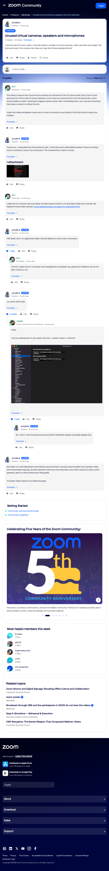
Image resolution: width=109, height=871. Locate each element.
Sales (7, 820)
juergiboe (16, 22)
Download (10, 809)
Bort (14, 86)
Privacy (13, 855)
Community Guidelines (18, 515)
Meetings (26, 15)
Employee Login (9, 859)
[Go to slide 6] (63, 615)
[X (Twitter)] (17, 848)
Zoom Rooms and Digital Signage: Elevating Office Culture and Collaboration (47, 688)
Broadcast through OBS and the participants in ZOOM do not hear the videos (48, 705)
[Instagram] (29, 848)
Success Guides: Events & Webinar (22, 717)
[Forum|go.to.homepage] (24, 5)
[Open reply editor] (55, 69)
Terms (5, 855)
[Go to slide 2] (46, 615)
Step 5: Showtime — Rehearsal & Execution (29, 713)
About (7, 799)
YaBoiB (19, 321)
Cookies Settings (82, 855)
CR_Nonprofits (21, 667)
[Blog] (4, 848)
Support (8, 831)
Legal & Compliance (64, 855)
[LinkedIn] (10, 848)
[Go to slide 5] (59, 615)
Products (15, 15)
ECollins (18, 634)
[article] (54, 107)
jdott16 (18, 642)
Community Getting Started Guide (23, 511)
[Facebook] (35, 848)
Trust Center (24, 855)
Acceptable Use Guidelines (42, 855)
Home (5, 15)
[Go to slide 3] (51, 615)
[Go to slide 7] (66, 615)
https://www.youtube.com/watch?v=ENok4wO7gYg (57, 206)
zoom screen (13, 697)
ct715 (17, 659)
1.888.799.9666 (23, 756)
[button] (4, 6)
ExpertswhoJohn (22, 650)
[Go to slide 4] (56, 615)
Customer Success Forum (18, 692)
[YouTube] (23, 848)
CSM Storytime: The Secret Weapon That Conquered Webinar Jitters (43, 721)
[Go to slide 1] (42, 615)
